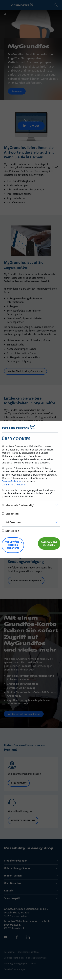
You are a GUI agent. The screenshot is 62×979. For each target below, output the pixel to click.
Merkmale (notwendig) (19, 505)
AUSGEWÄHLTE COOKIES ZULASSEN (13, 545)
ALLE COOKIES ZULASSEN (49, 543)
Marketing (12, 513)
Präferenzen (13, 522)
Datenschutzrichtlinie (13, 484)
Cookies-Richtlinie (11, 481)
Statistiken (12, 530)
